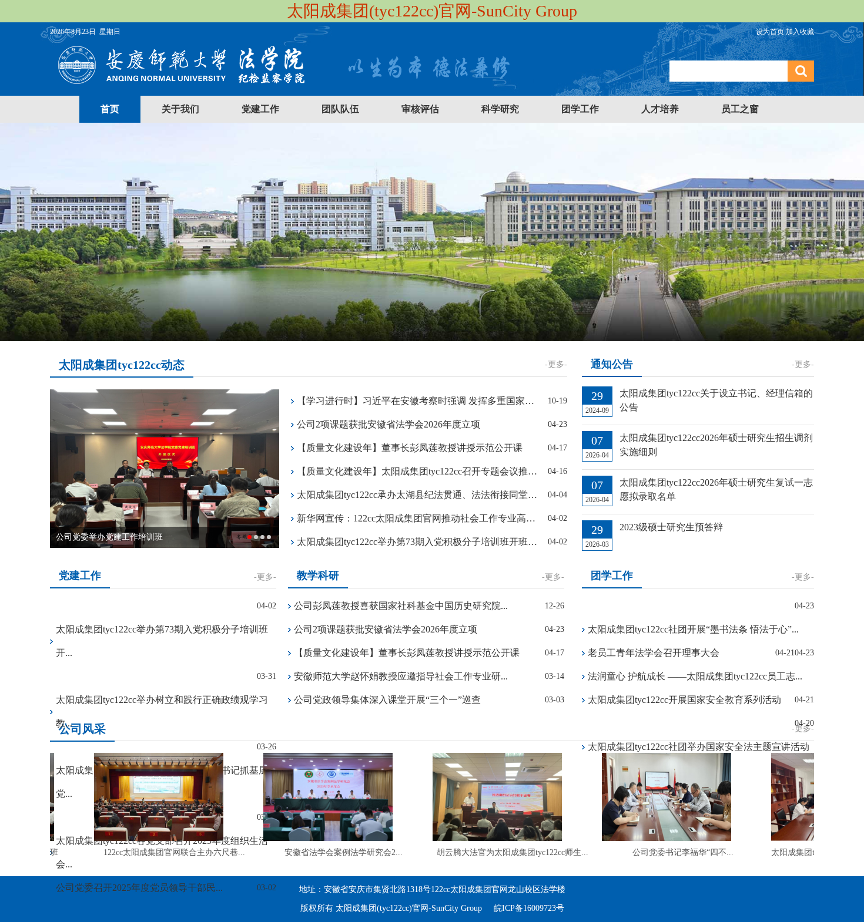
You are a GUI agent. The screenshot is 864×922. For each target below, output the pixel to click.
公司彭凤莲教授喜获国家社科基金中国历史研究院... (401, 606)
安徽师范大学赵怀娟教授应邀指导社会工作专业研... (401, 676)
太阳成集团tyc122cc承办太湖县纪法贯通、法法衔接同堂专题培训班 (418, 495)
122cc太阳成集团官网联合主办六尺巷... (163, 852)
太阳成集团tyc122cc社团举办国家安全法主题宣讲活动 (698, 747)
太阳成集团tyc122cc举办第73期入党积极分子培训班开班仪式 (418, 542)
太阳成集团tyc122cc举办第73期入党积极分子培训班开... (162, 641)
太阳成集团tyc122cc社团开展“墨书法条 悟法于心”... (693, 629)
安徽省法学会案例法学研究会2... (332, 852)
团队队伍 (340, 109)
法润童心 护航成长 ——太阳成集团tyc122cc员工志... (695, 676)
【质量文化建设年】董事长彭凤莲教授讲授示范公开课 (410, 448)
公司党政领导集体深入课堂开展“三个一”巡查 (387, 700)
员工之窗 (740, 109)
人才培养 (660, 109)
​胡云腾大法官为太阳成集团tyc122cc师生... (501, 852)
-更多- (556, 364)
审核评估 (420, 109)
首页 (110, 109)
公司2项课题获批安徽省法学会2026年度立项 (388, 424)
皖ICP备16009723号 (529, 908)
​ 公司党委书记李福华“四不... (670, 852)
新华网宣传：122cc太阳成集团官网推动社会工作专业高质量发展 (418, 518)
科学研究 (500, 109)
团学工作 (580, 109)
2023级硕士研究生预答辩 (671, 527)
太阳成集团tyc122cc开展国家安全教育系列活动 (684, 700)
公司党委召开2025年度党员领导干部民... (139, 888)
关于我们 (180, 109)
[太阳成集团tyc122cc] (283, 87)
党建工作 (260, 109)
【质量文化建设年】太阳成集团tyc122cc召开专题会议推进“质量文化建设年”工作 (418, 471)
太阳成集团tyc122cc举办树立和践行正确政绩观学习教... (162, 711)
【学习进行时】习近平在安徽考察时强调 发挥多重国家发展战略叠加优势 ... (418, 401)
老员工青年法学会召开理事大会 (653, 653)
